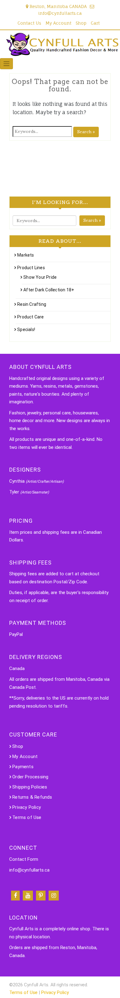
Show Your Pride (40, 277)
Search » (86, 131)
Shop (81, 23)
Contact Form (23, 859)
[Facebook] (15, 895)
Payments (23, 766)
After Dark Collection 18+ (48, 289)
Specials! (26, 329)
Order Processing (30, 777)
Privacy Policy (26, 807)
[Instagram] (54, 895)
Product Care (30, 316)
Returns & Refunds (32, 797)
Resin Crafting (31, 304)
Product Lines (31, 267)
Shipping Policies (29, 787)
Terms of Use (26, 817)
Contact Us (29, 23)
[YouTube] (28, 895)
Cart (95, 23)
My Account (58, 23)
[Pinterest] (41, 895)
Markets (25, 255)
